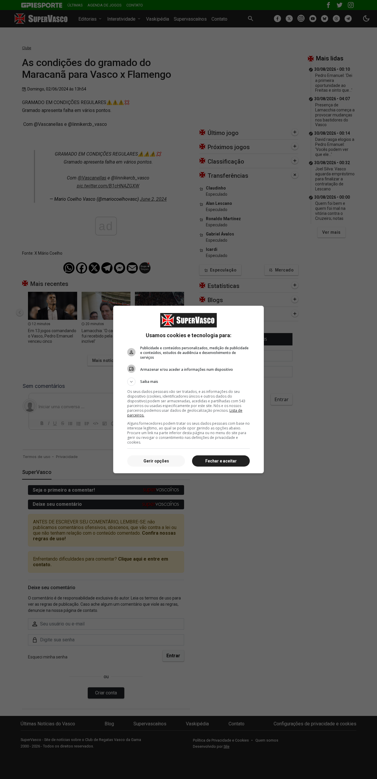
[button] (188, 382)
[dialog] (188, 389)
